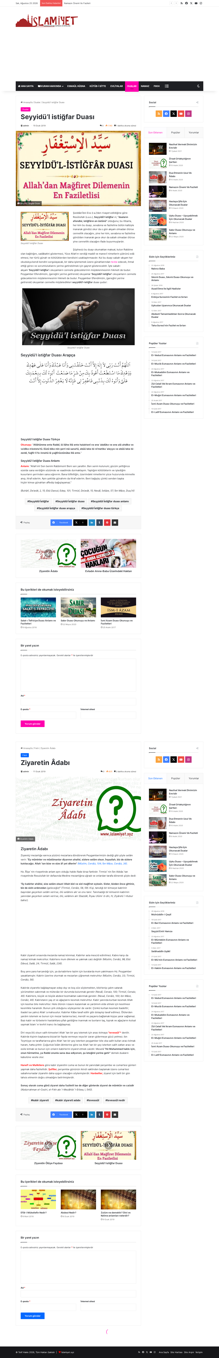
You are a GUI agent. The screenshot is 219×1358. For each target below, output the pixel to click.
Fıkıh (157, 86)
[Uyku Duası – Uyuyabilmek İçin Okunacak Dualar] (158, 220)
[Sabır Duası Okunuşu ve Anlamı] (78, 607)
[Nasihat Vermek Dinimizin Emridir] (158, 149)
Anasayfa (27, 102)
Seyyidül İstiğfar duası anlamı (111, 501)
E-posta (25, 709)
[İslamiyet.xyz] (48, 20)
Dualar (131, 86)
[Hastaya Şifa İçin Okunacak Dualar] (158, 206)
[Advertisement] (109, 57)
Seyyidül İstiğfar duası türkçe (101, 508)
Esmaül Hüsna (76, 86)
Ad (23, 695)
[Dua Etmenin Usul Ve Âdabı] (158, 177)
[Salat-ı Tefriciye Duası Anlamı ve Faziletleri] (38, 607)
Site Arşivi (189, 1352)
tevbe (114, 261)
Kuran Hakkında (51, 86)
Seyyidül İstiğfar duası (70, 501)
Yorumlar (194, 132)
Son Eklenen (155, 132)
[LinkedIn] (92, 522)
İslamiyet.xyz (67, 1352)
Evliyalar (116, 86)
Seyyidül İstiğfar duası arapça (56, 508)
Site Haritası (176, 1352)
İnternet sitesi (88, 709)
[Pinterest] (107, 522)
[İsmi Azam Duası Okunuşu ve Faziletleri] (118, 607)
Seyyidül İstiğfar (39, 501)
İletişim (199, 1352)
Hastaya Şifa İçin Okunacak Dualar (81, 3)
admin (26, 125)
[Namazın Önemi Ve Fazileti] (158, 192)
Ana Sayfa (27, 86)
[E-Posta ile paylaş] (115, 522)
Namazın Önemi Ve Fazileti (183, 187)
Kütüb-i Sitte (98, 86)
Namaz (145, 86)
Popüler (175, 132)
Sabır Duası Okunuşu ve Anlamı (78, 620)
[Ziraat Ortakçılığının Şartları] (158, 163)
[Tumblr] (99, 522)
